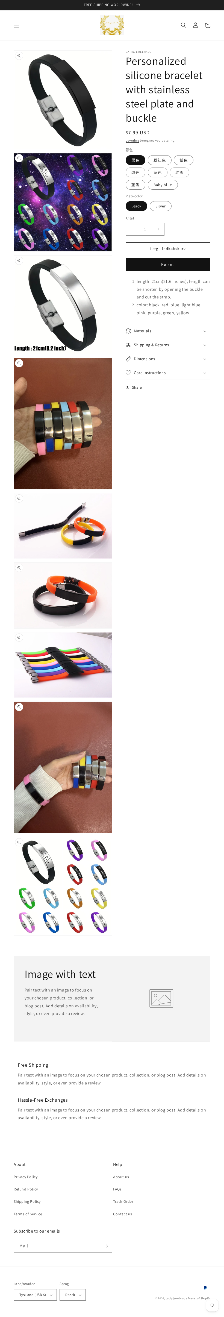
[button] (16, 25)
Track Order (123, 1201)
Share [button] (137, 387)
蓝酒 (135, 184)
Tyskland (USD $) (32, 1294)
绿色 (135, 172)
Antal (130, 218)
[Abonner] (106, 1246)
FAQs (117, 1189)
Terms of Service (28, 1214)
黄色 (158, 172)
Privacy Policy (25, 1176)
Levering (132, 140)
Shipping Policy (27, 1201)
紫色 (183, 160)
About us (121, 1176)
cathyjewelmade (176, 1298)
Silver (160, 206)
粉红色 (160, 160)
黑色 (135, 160)
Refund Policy (26, 1189)
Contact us (122, 1214)
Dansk (70, 1294)
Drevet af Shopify (199, 1298)
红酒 (179, 172)
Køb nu (168, 264)
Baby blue (163, 184)
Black (136, 206)
